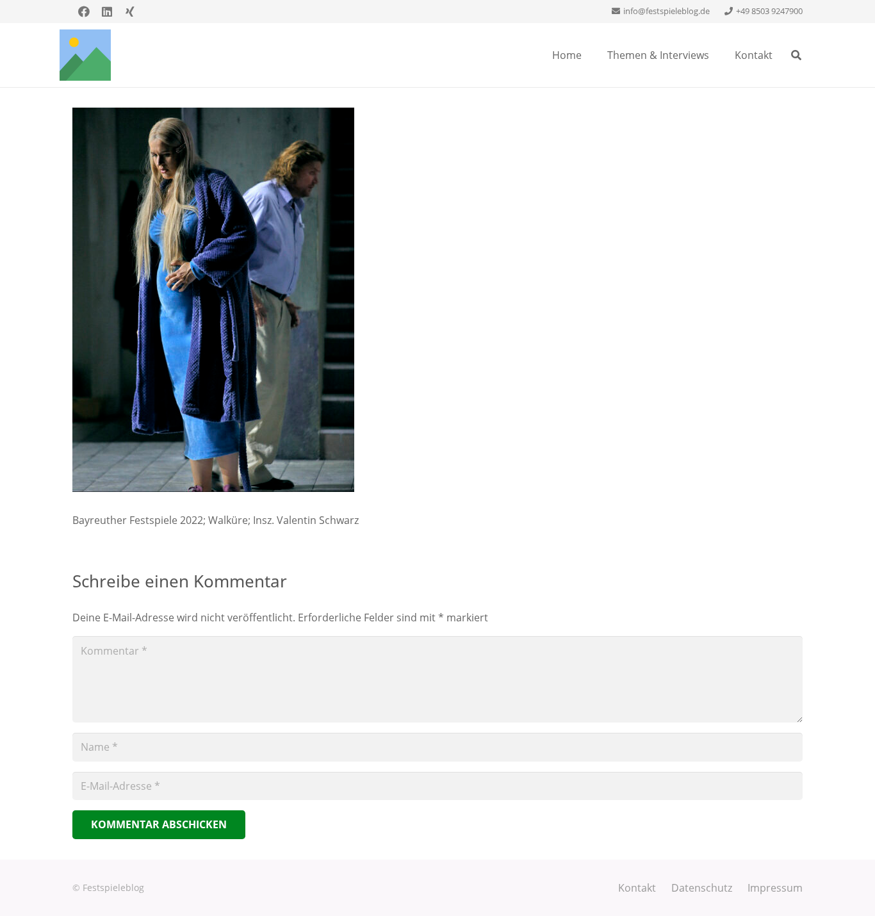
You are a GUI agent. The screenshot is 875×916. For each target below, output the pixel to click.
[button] (796, 55)
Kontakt (637, 888)
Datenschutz (701, 888)
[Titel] (85, 55)
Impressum (775, 888)
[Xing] (130, 11)
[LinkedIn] (107, 11)
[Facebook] (83, 11)
